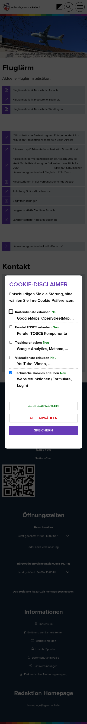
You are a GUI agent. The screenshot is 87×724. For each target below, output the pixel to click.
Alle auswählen (43, 406)
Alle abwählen (43, 418)
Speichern (43, 430)
